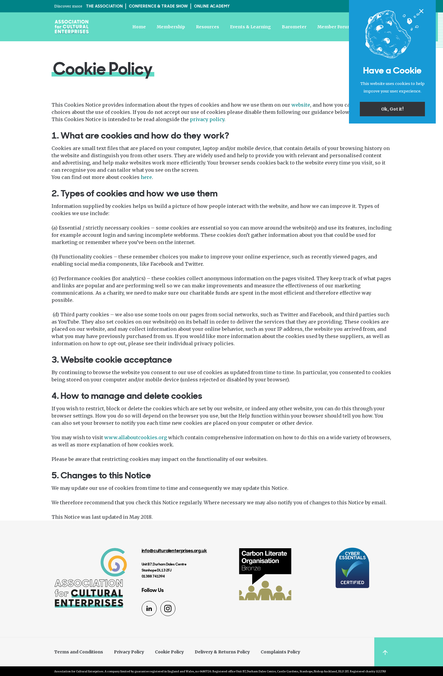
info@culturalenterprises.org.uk (174, 550)
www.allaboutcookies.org (135, 437)
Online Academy (212, 6)
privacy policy (207, 119)
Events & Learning (250, 27)
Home (139, 27)
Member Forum (334, 27)
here (146, 177)
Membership (171, 27)
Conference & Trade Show (158, 6)
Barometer (294, 27)
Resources (207, 27)
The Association (104, 6)
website (300, 105)
